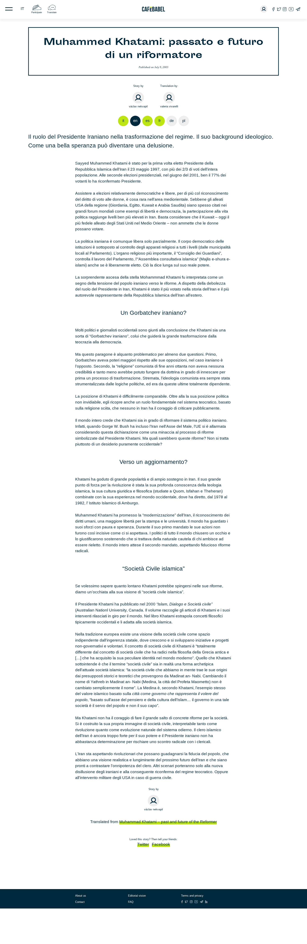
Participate (36, 12)
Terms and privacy (192, 895)
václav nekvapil (138, 106)
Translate (52, 12)
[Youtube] (291, 9)
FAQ (130, 901)
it (22, 8)
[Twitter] (279, 9)
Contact (80, 901)
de (172, 121)
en (135, 121)
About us (80, 895)
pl (183, 121)
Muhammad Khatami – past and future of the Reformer (168, 822)
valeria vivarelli (169, 106)
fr (160, 121)
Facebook (161, 844)
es (148, 121)
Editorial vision (137, 895)
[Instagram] (285, 9)
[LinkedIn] (206, 901)
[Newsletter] (298, 9)
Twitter (143, 844)
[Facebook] (273, 9)
